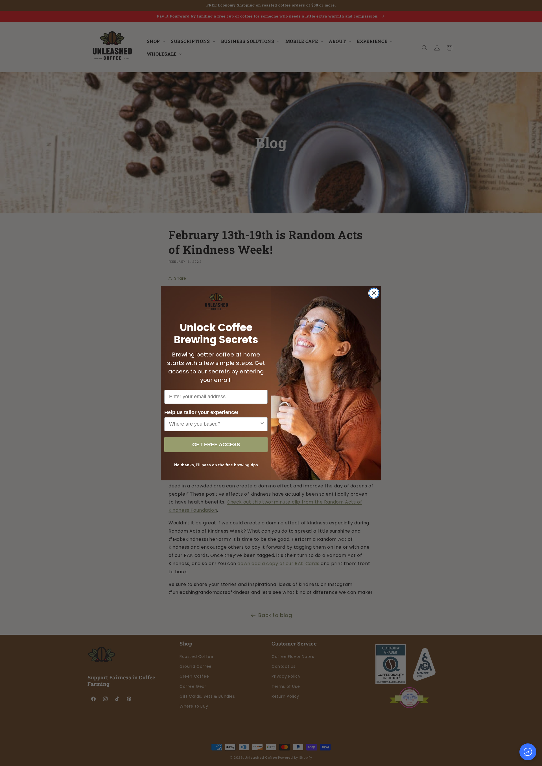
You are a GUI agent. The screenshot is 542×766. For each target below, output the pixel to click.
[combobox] (214, 424)
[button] (527, 751)
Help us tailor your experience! (201, 412)
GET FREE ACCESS (216, 444)
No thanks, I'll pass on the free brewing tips (216, 465)
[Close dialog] (374, 293)
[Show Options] (262, 424)
